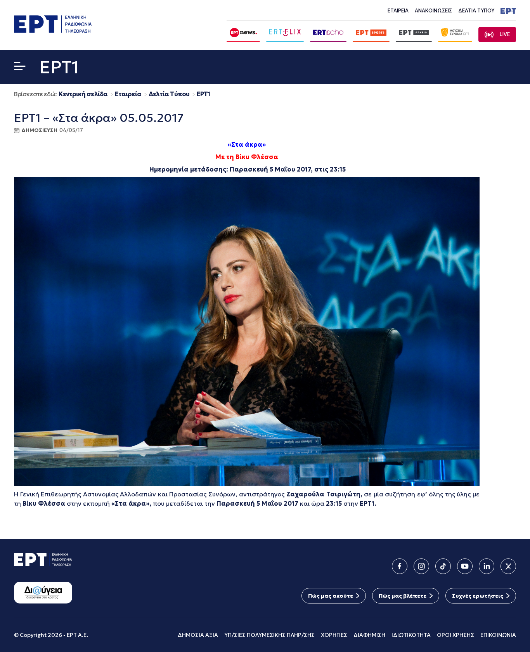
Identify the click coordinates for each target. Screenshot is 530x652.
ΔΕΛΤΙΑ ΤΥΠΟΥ (476, 10)
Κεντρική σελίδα (83, 94)
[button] (20, 67)
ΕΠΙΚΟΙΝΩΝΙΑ (498, 634)
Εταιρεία (128, 94)
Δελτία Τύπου (169, 94)
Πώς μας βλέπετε (402, 595)
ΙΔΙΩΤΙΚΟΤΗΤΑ (411, 634)
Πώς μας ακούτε (330, 595)
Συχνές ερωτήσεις (477, 595)
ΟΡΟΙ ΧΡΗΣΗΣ (455, 634)
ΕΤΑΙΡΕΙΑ (398, 10)
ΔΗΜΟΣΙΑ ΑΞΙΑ (198, 634)
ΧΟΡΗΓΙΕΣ (334, 634)
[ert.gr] (53, 30)
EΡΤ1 (203, 94)
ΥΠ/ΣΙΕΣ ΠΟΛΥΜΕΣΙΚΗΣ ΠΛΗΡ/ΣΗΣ (269, 634)
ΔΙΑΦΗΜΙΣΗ (369, 634)
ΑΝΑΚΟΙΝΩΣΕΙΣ (433, 10)
